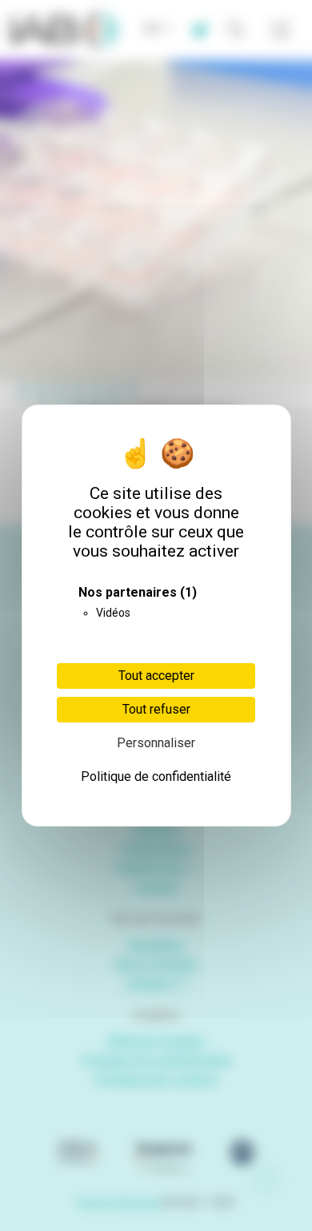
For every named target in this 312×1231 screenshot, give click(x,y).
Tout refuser (156, 709)
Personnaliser (156, 742)
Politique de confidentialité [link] (156, 776)
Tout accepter (156, 675)
